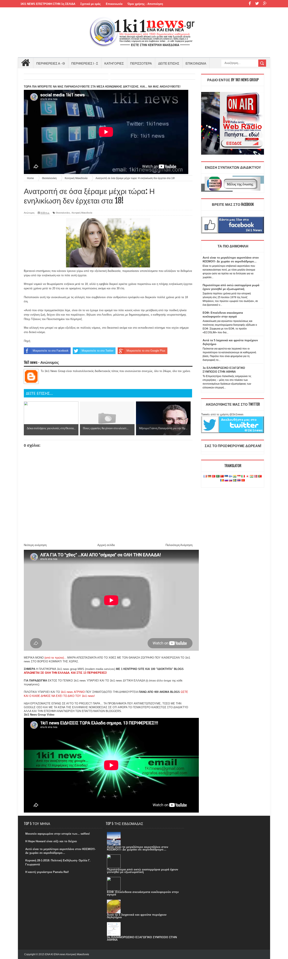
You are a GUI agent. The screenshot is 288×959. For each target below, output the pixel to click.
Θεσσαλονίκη (63, 212)
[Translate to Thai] (239, 480)
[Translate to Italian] (243, 476)
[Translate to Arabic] (217, 476)
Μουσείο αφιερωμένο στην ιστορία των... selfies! (57, 833)
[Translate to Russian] (226, 480)
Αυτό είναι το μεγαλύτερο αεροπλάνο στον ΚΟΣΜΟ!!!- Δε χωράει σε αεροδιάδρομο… (137, 848)
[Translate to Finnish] (230, 476)
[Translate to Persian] (251, 476)
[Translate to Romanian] (222, 480)
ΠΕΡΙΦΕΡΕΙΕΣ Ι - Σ (84, 63)
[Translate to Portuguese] (260, 476)
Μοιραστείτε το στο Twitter (97, 350)
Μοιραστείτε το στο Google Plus (146, 350)
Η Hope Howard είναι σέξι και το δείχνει (51, 841)
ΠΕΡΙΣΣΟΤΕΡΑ (141, 63)
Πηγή (27, 341)
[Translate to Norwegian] (255, 476)
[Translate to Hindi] (234, 476)
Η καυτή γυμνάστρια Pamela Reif (47, 872)
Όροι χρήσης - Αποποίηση (145, 3)
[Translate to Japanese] (247, 476)
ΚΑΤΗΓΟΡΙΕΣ (114, 63)
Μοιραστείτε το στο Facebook (51, 350)
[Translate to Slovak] (230, 480)
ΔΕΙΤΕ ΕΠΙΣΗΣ (168, 63)
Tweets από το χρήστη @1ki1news (222, 414)
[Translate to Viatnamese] (243, 480)
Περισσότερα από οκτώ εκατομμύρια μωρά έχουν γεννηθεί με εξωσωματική (142, 870)
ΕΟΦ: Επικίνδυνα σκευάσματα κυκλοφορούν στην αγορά (143, 893)
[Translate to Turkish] (213, 476)
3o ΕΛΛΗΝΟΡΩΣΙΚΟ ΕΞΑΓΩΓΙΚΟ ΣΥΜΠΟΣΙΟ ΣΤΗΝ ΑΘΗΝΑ (142, 938)
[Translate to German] (209, 476)
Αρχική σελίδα (106, 545)
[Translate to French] (205, 476)
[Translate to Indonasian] (239, 476)
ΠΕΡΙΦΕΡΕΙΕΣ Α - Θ (50, 63)
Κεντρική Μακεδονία (82, 212)
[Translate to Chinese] (222, 476)
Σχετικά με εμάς (90, 3)
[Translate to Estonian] (226, 476)
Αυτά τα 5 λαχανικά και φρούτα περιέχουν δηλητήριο (137, 915)
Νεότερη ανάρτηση (35, 545)
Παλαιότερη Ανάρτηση (179, 545)
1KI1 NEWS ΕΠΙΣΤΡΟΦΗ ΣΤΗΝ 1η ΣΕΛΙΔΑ (47, 3)
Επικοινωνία (114, 3)
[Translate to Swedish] (234, 480)
